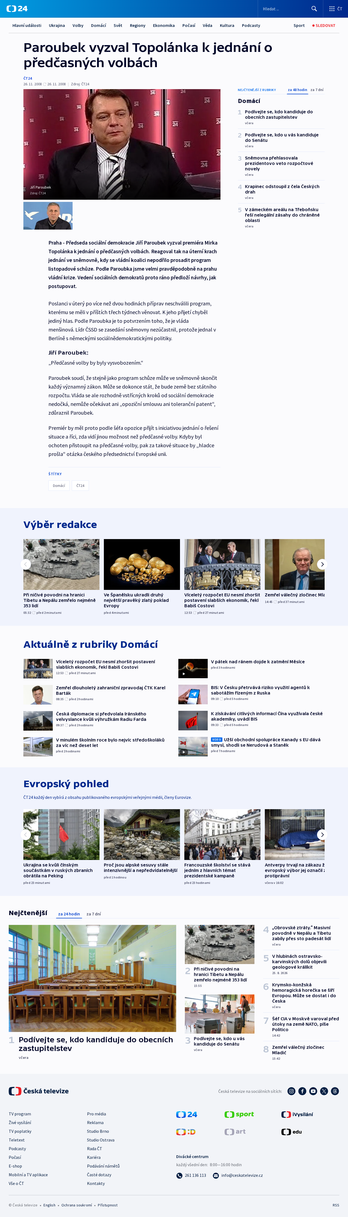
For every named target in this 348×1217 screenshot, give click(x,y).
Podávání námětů (103, 1166)
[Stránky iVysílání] (297, 1114)
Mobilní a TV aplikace (28, 1174)
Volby (78, 25)
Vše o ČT (16, 1183)
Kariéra (94, 1157)
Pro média (96, 1113)
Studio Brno (98, 1131)
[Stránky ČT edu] (291, 1131)
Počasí (188, 25)
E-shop (15, 1166)
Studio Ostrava (100, 1140)
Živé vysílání (20, 1122)
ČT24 (27, 78)
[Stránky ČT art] (235, 1131)
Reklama (95, 1122)
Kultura (227, 25)
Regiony (137, 25)
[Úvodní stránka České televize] (39, 1091)
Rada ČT (94, 1148)
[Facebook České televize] (302, 1091)
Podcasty (251, 25)
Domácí (98, 25)
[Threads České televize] (335, 1091)
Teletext (17, 1140)
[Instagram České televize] (291, 1091)
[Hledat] (314, 8)
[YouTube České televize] (313, 1091)
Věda (207, 25)
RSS (336, 1205)
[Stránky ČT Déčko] (185, 1131)
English (49, 1205)
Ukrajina (57, 25)
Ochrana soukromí (76, 1205)
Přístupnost (107, 1205)
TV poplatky (20, 1131)
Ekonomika (164, 25)
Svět (118, 25)
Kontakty (96, 1183)
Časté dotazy (99, 1174)
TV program (20, 1113)
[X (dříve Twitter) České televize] (324, 1091)
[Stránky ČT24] (186, 1114)
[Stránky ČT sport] (239, 1114)
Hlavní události (27, 25)
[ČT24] (17, 8)
